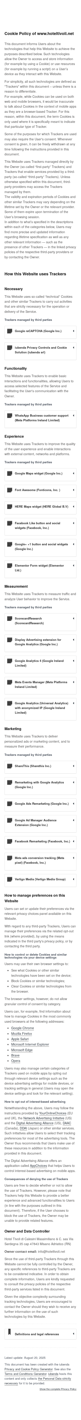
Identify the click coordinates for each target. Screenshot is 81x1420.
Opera (15, 1060)
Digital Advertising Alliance (35, 1123)
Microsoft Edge (22, 1050)
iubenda (53, 1374)
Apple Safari (20, 1039)
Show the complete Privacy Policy (58, 1389)
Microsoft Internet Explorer (30, 1044)
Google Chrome (22, 1028)
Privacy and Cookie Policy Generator (28, 1369)
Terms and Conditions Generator (25, 1374)
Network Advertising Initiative (43, 1118)
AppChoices (38, 1165)
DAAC (67, 1123)
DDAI (23, 1128)
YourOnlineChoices (52, 1113)
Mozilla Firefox (21, 1033)
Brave (15, 1055)
